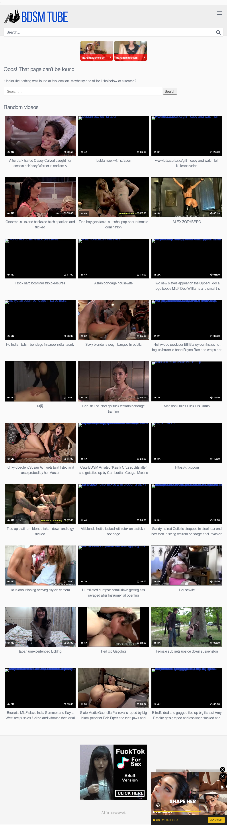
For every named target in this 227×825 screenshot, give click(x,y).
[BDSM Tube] (37, 16)
